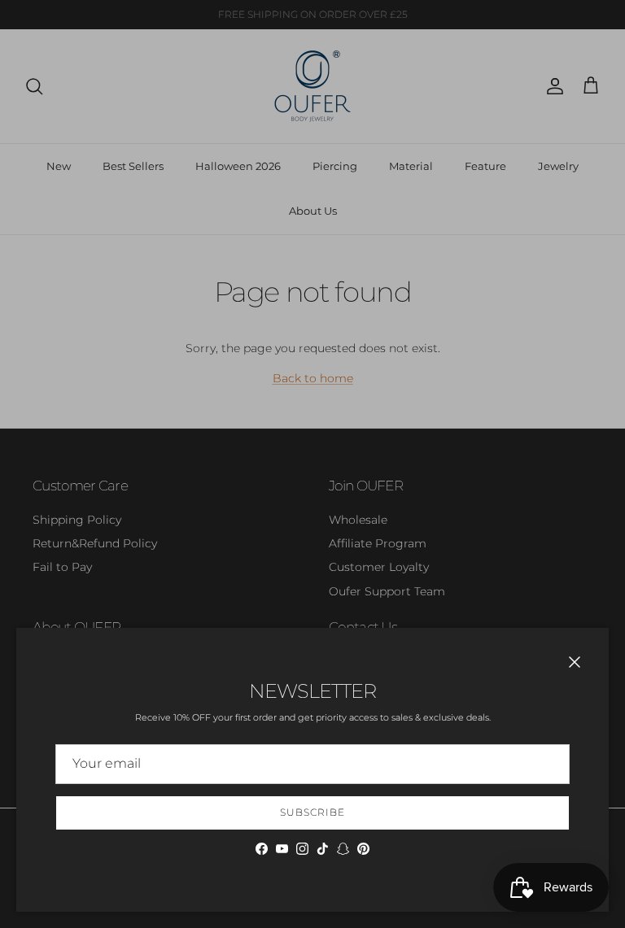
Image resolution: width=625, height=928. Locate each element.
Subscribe (312, 812)
